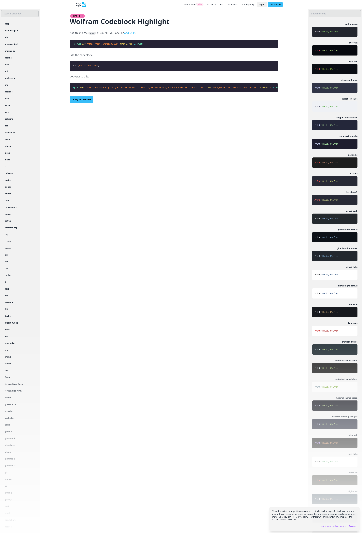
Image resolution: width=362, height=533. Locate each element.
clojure (8, 187)
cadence (9, 173)
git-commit (10, 438)
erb (6, 350)
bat (6, 125)
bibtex (8, 146)
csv (6, 261)
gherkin (8, 431)
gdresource (10, 404)
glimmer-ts (10, 465)
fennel (8, 363)
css (6, 254)
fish (6, 370)
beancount (10, 132)
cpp (6, 234)
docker (8, 316)
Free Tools (233, 4)
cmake (8, 193)
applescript (10, 78)
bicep (7, 153)
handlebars (10, 520)
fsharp (8, 397)
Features (211, 4)
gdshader (9, 418)
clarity (8, 180)
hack (7, 506)
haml (7, 513)
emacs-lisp (10, 343)
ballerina (9, 119)
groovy (8, 499)
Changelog (248, 4)
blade (7, 159)
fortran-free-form (13, 390)
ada (6, 37)
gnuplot (8, 479)
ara (6, 85)
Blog (222, 4)
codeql (8, 214)
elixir (7, 329)
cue (6, 268)
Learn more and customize (333, 526)
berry (7, 139)
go (6, 486)
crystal (8, 241)
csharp (8, 248)
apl (6, 71)
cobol (7, 200)
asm (7, 98)
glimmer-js (10, 458)
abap (7, 23)
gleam (8, 452)
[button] (335, 29)
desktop (9, 302)
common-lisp (11, 227)
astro (7, 105)
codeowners (11, 207)
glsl (6, 472)
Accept (352, 526)
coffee (8, 220)
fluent (8, 377)
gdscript (9, 411)
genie (7, 424)
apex (7, 64)
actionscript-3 (11, 30)
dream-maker (11, 322)
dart (7, 288)
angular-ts (10, 51)
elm (6, 336)
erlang (8, 356)
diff (6, 309)
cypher (8, 275)
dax (6, 295)
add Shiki (129, 33)
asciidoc (8, 91)
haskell (8, 526)
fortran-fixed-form (14, 384)
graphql (8, 492)
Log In (262, 4)
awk (7, 112)
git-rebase (10, 445)
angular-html (11, 44)
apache (8, 57)
